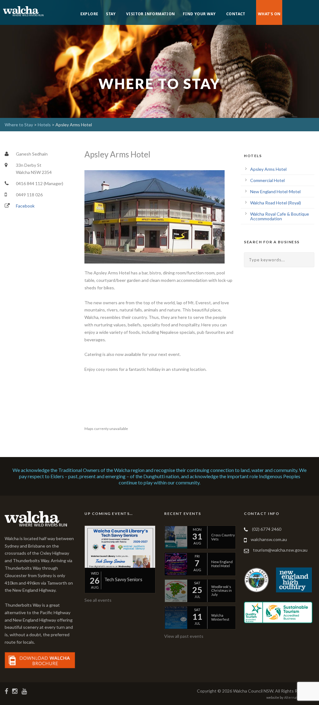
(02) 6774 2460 (266, 529)
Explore (89, 13)
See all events (98, 600)
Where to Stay (19, 124)
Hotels (44, 124)
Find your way (199, 13)
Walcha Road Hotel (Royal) (275, 202)
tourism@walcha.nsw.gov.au (280, 550)
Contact (235, 13)
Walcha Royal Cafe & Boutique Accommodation (279, 216)
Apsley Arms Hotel (268, 169)
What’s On (269, 13)
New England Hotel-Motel (275, 191)
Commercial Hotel (267, 180)
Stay (111, 13)
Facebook (25, 205)
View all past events (183, 636)
